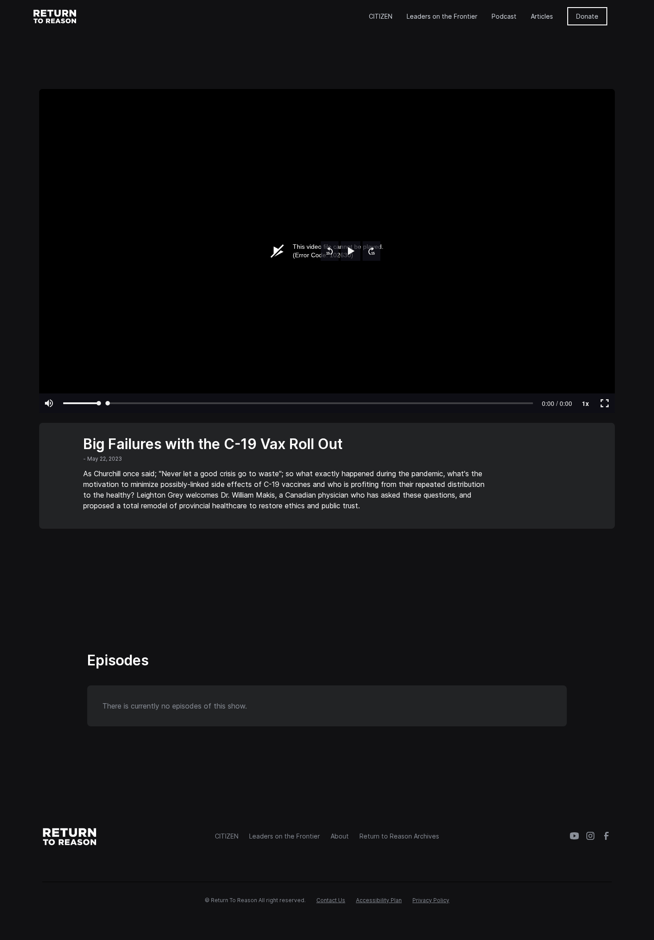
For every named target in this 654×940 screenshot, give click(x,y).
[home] (55, 16)
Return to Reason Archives (399, 836)
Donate (587, 16)
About (340, 836)
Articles (542, 16)
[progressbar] (557, 403)
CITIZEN (380, 16)
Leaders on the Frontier (442, 16)
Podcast (504, 16)
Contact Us (330, 900)
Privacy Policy (430, 900)
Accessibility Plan (379, 900)
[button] (330, 251)
